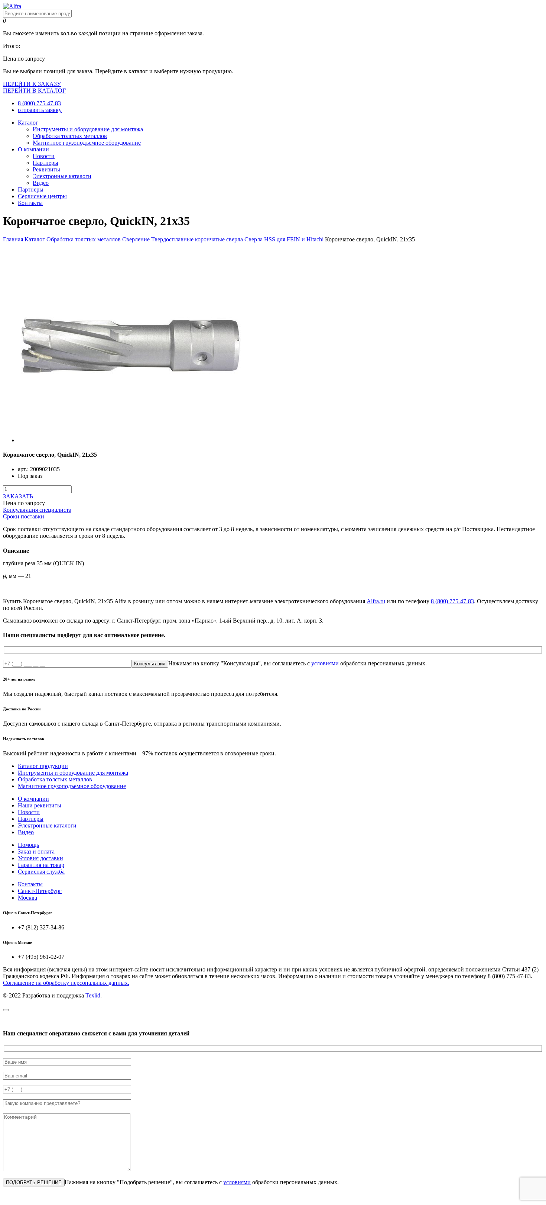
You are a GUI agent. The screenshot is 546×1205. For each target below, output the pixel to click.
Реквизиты (46, 169)
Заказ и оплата (36, 851)
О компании (33, 149)
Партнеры (45, 163)
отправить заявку (40, 110)
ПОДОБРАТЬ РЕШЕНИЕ (34, 1182)
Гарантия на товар (41, 865)
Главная (13, 239)
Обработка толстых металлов (70, 136)
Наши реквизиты (39, 805)
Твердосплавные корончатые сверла (197, 239)
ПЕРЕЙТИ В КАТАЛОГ (34, 90)
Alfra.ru (376, 601)
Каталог (28, 122)
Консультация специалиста (37, 510)
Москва (27, 897)
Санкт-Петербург (40, 891)
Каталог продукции (43, 766)
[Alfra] (12, 6)
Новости (44, 156)
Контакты (30, 203)
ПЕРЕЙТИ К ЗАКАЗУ (32, 84)
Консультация (149, 663)
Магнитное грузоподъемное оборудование (87, 142)
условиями (325, 663)
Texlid (92, 995)
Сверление (136, 239)
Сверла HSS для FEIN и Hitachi (284, 239)
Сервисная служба (41, 871)
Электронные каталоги (62, 176)
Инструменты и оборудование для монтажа (88, 129)
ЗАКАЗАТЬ (18, 496)
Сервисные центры (42, 196)
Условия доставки (40, 858)
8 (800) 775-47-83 (39, 103)
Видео (41, 183)
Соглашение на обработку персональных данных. (66, 983)
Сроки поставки (23, 516)
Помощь (28, 845)
